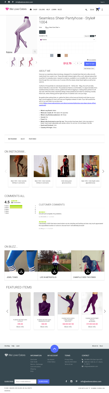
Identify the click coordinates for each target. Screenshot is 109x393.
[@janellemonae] (90, 171)
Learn (18, 346)
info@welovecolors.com (24, 2)
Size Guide (33, 359)
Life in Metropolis (48, 277)
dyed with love (83, 388)
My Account (50, 359)
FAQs (32, 371)
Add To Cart (90, 64)
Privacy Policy (69, 359)
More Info (20, 327)
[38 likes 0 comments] (42, 171)
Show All (87, 36)
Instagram (12, 139)
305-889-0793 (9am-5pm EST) (93, 359)
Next (36, 62)
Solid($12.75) (43, 36)
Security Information (71, 362)
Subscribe (8, 382)
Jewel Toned (12, 277)
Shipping (33, 369)
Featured (32, 139)
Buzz (23, 139)
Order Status (51, 362)
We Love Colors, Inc (18, 388)
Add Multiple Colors (89, 68)
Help (13, 346)
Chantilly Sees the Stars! (84, 277)
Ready (92, 36)
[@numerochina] (66, 171)
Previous (7, 62)
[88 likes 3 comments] (18, 171)
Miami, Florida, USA (99, 388)
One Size (42, 32)
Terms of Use (68, 364)
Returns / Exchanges (36, 364)
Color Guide (33, 362)
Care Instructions (35, 366)
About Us (95, 346)
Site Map (7, 346)
